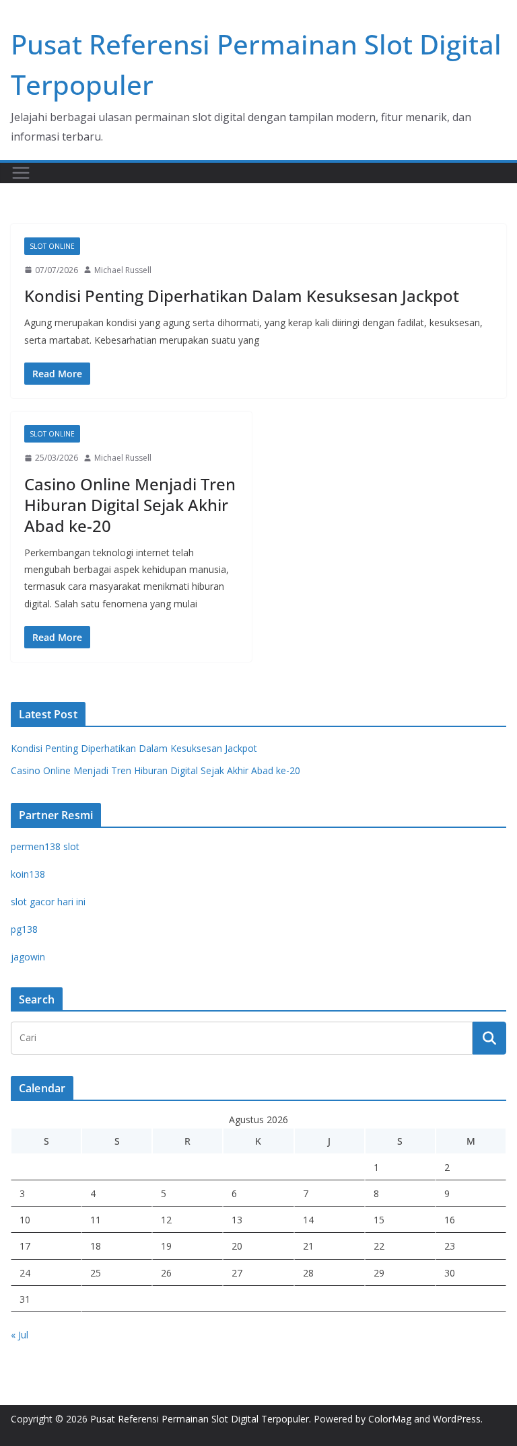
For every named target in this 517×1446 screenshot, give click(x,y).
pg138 (24, 929)
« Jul (19, 1334)
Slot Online (52, 246)
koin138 (28, 874)
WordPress (457, 1418)
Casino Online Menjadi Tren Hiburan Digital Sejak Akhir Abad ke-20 (130, 505)
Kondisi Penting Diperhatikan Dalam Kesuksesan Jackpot (241, 295)
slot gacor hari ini (48, 901)
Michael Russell (122, 270)
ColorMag (389, 1418)
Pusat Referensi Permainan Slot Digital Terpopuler (199, 1418)
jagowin (28, 956)
